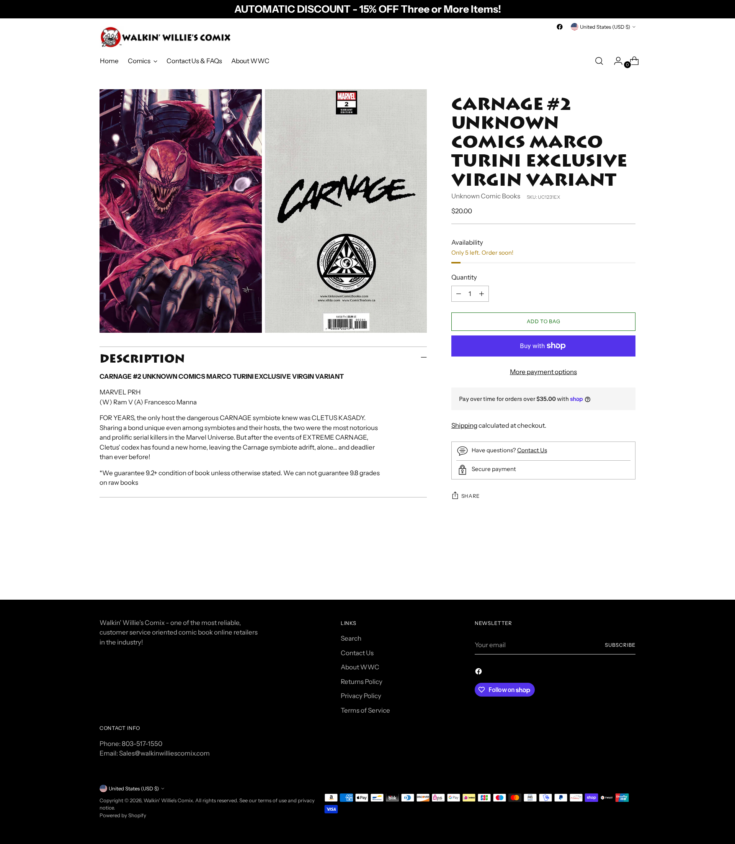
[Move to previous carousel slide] (611, 573)
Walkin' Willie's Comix (168, 800)
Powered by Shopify (123, 815)
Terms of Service (365, 710)
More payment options (543, 372)
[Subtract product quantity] (459, 293)
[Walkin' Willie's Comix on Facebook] (559, 26)
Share (470, 496)
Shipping (464, 425)
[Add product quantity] (481, 293)
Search (351, 638)
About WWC (360, 667)
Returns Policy (361, 681)
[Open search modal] (599, 61)
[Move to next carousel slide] (628, 572)
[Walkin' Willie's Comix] (167, 37)
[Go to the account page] (615, 61)
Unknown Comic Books (485, 196)
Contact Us (532, 450)
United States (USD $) (605, 27)
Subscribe (620, 645)
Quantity (464, 277)
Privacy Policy (361, 696)
